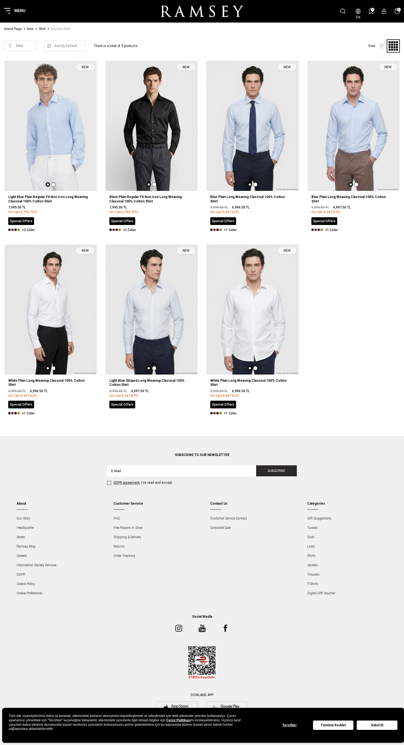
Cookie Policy (25, 584)
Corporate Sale (220, 528)
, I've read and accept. (143, 483)
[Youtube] (202, 628)
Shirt (42, 29)
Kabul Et (377, 725)
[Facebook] (225, 628)
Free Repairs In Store (128, 528)
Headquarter (25, 528)
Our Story (23, 518)
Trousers (313, 574)
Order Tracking (124, 556)
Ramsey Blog (25, 546)
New (30, 29)
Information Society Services (36, 565)
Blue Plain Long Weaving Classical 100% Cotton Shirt (247, 199)
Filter (19, 46)
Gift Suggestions (319, 518)
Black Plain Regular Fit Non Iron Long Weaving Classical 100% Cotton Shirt (145, 199)
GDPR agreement (127, 483)
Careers (21, 556)
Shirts (311, 556)
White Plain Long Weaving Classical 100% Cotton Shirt (46, 383)
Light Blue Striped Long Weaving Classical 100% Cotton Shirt (147, 383)
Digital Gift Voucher (321, 593)
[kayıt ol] (384, 11)
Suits (311, 537)
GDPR (20, 574)
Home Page (13, 29)
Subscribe (276, 471)
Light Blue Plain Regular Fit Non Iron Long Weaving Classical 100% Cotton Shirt (48, 199)
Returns (119, 546)
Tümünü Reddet (333, 725)
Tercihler (289, 725)
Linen (311, 546)
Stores (20, 537)
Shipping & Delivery (127, 537)
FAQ (117, 518)
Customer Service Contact (228, 518)
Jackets (312, 565)
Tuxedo (312, 528)
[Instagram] (178, 628)
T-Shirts (312, 584)
